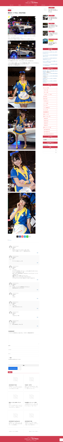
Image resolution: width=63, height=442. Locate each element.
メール (9, 349)
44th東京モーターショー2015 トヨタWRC (49, 78)
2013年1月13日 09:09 (15, 246)
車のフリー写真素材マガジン (31, 437)
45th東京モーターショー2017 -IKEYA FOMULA (50, 73)
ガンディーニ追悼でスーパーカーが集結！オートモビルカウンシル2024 (52, 33)
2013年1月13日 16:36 (15, 293)
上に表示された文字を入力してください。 (14, 359)
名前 (9, 345)
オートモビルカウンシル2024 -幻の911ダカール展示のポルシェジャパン (52, 26)
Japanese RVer (45, 145)
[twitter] (17, 237)
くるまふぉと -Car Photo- (31, 2)
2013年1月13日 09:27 (15, 266)
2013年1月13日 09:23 (15, 256)
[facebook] (20, 237)
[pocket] (22, 237)
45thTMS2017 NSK (28, 421)
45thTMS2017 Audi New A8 (14, 421)
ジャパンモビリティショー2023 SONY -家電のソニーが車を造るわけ (52, 43)
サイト (9, 353)
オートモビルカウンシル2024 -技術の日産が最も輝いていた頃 (52, 18)
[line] (27, 237)
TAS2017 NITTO (28, 384)
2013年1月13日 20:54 (15, 320)
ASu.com (45, 74)
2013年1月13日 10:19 (15, 283)
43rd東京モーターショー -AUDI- (31, 402)
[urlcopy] (30, 237)
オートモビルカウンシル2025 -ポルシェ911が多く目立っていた (52, 10)
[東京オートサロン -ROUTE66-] (25, 237)
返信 (37, 252)
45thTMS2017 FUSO (13, 384)
